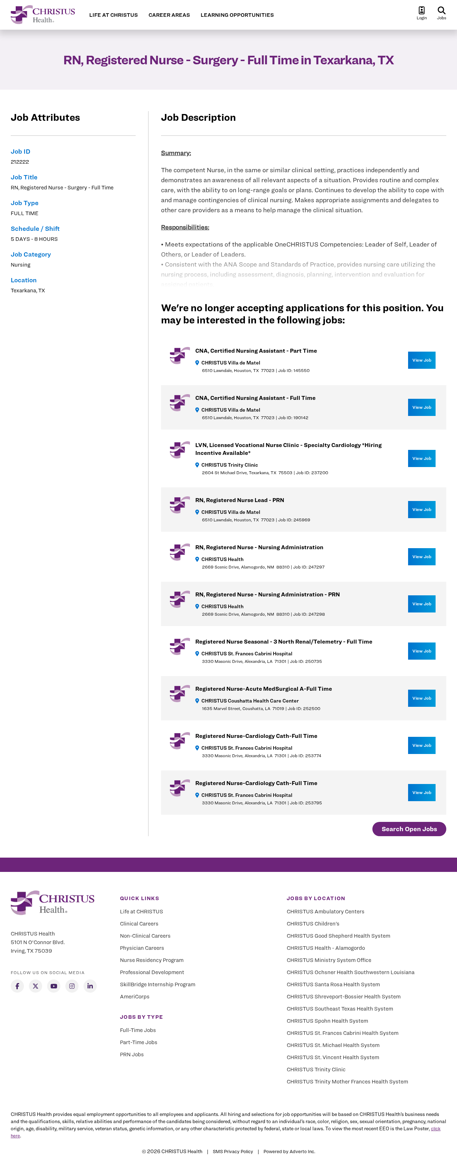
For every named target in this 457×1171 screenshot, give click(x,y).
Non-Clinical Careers (145, 936)
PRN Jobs (132, 1054)
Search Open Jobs (409, 829)
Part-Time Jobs (138, 1042)
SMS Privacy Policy (233, 1151)
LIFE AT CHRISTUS (113, 15)
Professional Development (152, 972)
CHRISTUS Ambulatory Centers (326, 911)
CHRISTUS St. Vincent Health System (333, 1057)
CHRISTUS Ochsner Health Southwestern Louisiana (351, 972)
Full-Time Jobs (138, 1030)
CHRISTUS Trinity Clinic (316, 1069)
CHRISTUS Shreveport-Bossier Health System (344, 996)
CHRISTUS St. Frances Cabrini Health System (342, 1033)
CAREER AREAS (169, 15)
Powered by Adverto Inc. (289, 1151)
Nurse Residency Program (152, 960)
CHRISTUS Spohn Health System (327, 1021)
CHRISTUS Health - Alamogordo (326, 948)
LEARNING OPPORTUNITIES (237, 15)
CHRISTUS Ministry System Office (329, 960)
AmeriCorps (135, 996)
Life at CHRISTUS (141, 911)
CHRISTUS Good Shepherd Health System (338, 936)
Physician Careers (142, 948)
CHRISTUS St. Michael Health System (333, 1045)
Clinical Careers (139, 924)
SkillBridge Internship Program (157, 984)
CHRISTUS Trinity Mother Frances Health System (347, 1081)
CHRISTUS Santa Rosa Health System (333, 984)
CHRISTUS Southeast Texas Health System (340, 1009)
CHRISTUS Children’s (313, 924)
